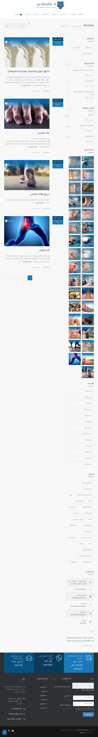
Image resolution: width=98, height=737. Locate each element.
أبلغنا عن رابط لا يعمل (14, 719)
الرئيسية (80, 14)
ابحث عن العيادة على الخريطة (76, 665)
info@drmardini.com (79, 598)
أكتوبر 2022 (88, 422)
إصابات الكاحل (79, 501)
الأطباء (73, 14)
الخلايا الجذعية (72, 507)
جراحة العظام (74, 525)
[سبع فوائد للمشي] (26, 175)
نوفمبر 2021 (88, 464)
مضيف (82, 733)
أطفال (71, 495)
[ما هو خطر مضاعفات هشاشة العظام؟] (26, 52)
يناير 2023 (89, 403)
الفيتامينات (76, 513)
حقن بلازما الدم (87, 531)
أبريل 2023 (89, 391)
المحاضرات (45, 14)
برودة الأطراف (87, 525)
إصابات (90, 501)
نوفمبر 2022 (88, 416)
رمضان (90, 543)
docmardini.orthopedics (78, 606)
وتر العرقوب (73, 562)
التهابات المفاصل (87, 507)
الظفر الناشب (88, 513)
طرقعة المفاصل (87, 550)
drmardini (83, 623)
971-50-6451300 (80, 589)
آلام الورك (44, 250)
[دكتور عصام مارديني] (49, 5)
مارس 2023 (88, 397)
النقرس (89, 519)
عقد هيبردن (43, 133)
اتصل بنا (28, 14)
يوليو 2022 (89, 440)
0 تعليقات (57, 43)
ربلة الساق (72, 537)
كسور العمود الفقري (85, 556)
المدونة (36, 14)
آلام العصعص (87, 489)
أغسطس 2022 (87, 434)
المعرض (54, 14)
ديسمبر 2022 (88, 409)
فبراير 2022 (88, 458)
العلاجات (63, 14)
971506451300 (17, 709)
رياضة (81, 543)
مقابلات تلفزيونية (87, 54)
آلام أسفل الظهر (87, 483)
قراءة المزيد (26, 85)
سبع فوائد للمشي (39, 194)
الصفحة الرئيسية (76, 26)
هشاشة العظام (87, 562)
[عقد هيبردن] (26, 114)
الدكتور (44, 691)
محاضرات (42, 704)
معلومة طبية (36, 91)
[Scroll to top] (4, 732)
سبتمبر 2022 (88, 428)
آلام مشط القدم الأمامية (85, 495)
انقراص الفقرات (77, 519)
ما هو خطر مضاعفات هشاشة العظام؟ (28, 71)
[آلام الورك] (26, 231)
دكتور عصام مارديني (86, 537)
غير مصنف (89, 47)
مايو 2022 (89, 446)
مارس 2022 (88, 452)
